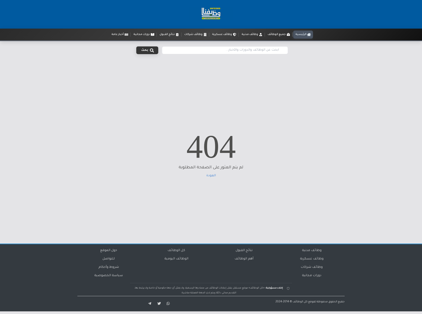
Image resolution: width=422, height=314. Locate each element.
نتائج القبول (244, 250)
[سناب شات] (167, 304)
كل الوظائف (176, 250)
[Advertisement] (211, 87)
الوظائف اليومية (176, 259)
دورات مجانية (311, 275)
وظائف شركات (312, 267)
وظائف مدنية (312, 250)
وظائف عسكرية (312, 259)
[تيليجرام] (148, 304)
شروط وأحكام (108, 267)
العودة (211, 176)
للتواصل (108, 259)
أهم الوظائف (244, 259)
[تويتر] (158, 304)
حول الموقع (108, 250)
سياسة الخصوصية (108, 275)
